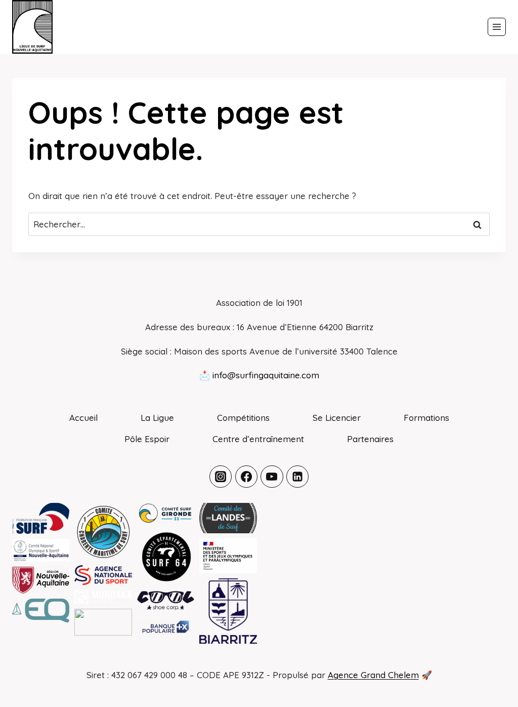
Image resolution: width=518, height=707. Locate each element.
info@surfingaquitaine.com (265, 375)
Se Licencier (337, 417)
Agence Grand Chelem (373, 675)
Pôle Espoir (146, 439)
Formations (426, 417)
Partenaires (370, 439)
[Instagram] (220, 476)
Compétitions (243, 417)
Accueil (83, 417)
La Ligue (157, 417)
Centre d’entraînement (258, 439)
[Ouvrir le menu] (497, 27)
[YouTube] (272, 476)
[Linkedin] (297, 476)
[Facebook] (246, 476)
